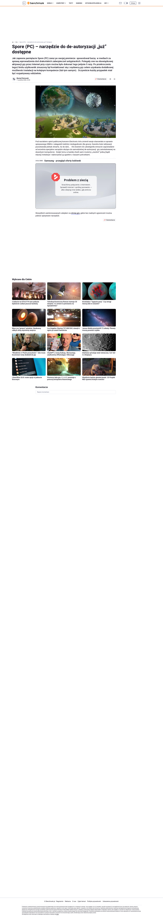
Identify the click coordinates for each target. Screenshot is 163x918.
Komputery (60, 3)
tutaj (57, 914)
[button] (125, 3)
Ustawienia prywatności (110, 901)
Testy (71, 3)
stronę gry (75, 213)
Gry (105, 3)
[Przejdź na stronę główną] (24, 4)
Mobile (49, 3)
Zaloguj (133, 3)
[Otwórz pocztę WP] (120, 3)
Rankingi (79, 3)
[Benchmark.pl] (37, 3)
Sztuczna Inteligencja (93, 3)
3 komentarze (101, 79)
